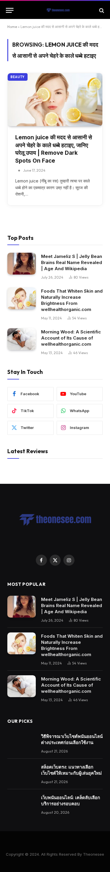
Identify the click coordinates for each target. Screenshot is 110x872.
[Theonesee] (58, 10)
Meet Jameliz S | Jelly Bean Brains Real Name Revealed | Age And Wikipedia (71, 262)
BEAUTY (18, 77)
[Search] (101, 10)
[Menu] (9, 10)
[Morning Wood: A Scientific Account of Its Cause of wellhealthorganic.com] (21, 339)
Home (12, 26)
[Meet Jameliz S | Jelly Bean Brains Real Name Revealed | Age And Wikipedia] (21, 264)
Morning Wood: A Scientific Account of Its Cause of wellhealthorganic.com (71, 338)
